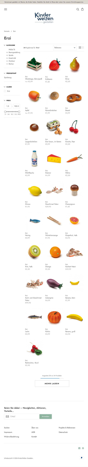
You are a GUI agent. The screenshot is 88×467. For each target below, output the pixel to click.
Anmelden (45, 416)
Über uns (35, 427)
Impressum (8, 432)
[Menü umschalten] (5, 9)
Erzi (8, 91)
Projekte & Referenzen (67, 427)
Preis (8, 100)
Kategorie (10, 45)
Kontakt (34, 436)
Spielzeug (7, 77)
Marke (9, 87)
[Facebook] (78, 448)
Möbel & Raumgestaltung (14, 51)
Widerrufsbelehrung (11, 436)
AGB (33, 432)
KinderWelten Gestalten (25, 458)
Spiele (11, 55)
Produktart (11, 73)
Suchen (7, 427)
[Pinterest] (82, 448)
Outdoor (12, 61)
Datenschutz (63, 432)
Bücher (11, 64)
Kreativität (12, 58)
